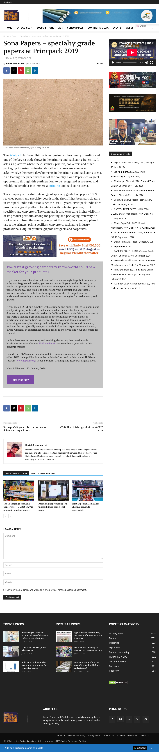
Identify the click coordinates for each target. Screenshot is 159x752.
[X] (14, 70)
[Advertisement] (132, 319)
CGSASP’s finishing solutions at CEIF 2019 (81, 429)
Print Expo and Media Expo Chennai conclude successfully (85, 506)
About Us (61, 735)
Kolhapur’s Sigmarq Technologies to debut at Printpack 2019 (24, 429)
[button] (152, 28)
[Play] (113, 62)
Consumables (75, 27)
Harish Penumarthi (15, 63)
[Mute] (146, 62)
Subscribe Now (20, 380)
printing (54, 186)
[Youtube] (146, 719)
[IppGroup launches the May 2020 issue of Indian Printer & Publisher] (64, 636)
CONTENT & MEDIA (98, 27)
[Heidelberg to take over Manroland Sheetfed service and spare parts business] (11, 636)
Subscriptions (45, 27)
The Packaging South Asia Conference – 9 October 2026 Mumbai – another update (18, 506)
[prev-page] (5, 516)
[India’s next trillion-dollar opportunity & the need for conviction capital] (11, 666)
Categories (23, 27)
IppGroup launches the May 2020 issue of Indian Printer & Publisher (88, 635)
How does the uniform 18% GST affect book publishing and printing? (87, 665)
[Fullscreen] (151, 62)
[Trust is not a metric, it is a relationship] (11, 651)
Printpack (15, 155)
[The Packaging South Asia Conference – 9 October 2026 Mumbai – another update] (18, 490)
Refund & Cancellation (127, 735)
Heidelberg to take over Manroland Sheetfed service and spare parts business (34, 635)
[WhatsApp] (28, 70)
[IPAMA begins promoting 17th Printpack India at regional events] (53, 490)
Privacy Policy (94, 735)
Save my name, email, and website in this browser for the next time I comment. (47, 589)
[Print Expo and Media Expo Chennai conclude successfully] (87, 490)
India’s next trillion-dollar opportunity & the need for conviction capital (34, 665)
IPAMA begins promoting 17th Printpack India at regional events (52, 506)
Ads (60, 27)
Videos (129, 27)
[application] (132, 52)
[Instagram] (120, 719)
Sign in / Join (8, 2)
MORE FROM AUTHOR (43, 473)
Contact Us (144, 735)
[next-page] (10, 516)
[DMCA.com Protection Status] (118, 683)
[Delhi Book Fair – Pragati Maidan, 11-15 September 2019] (64, 651)
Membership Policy (76, 735)
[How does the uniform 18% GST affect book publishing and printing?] (64, 666)
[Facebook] (6, 70)
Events (117, 27)
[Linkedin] (35, 70)
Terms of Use (108, 735)
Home (9, 27)
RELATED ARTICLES (16, 473)
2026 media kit (47, 343)
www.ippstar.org (25, 360)
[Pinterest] (21, 70)
